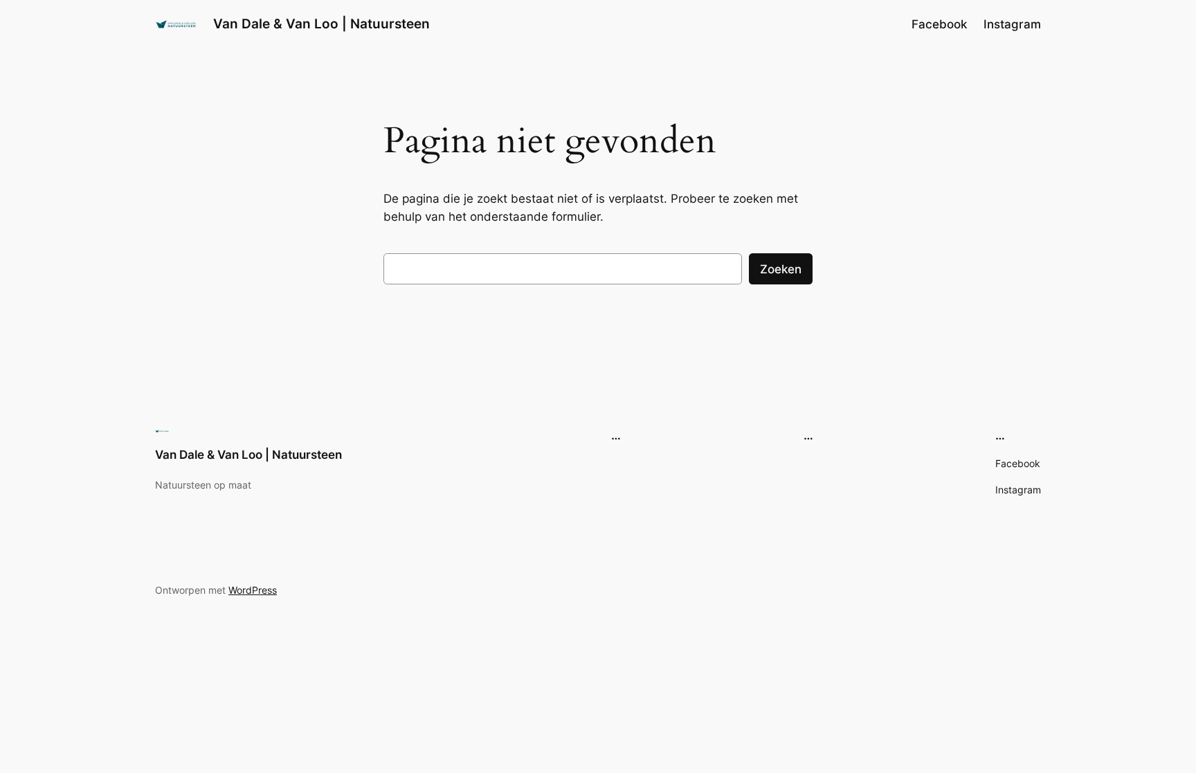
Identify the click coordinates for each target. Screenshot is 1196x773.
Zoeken (780, 269)
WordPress (252, 590)
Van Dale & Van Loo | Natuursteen (321, 23)
